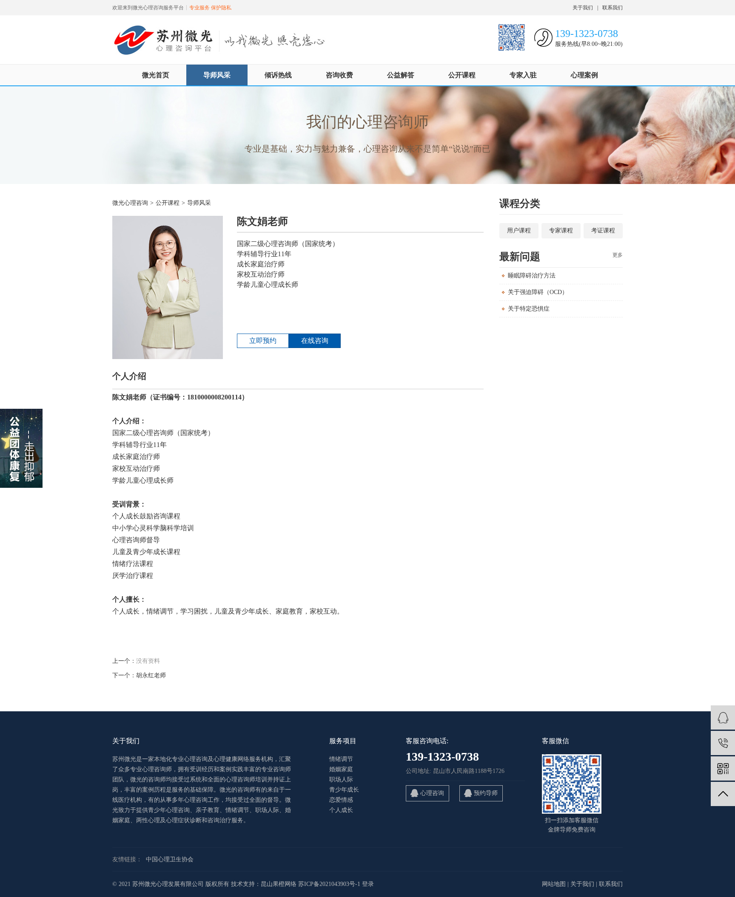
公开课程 (462, 75)
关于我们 (583, 8)
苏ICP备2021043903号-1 (329, 884)
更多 (617, 255)
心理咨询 (432, 793)
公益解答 (400, 75)
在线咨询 (314, 340)
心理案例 (584, 75)
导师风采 (217, 75)
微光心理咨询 (130, 203)
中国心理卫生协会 (170, 859)
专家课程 (561, 230)
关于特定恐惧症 (529, 309)
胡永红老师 (151, 675)
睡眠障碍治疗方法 (532, 275)
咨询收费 (339, 75)
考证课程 (603, 230)
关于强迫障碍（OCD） (538, 292)
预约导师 (486, 793)
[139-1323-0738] (723, 743)
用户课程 (519, 230)
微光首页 (155, 75)
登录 (368, 884)
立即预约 (262, 340)
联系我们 (612, 8)
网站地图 (554, 884)
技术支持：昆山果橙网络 (263, 884)
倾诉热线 (278, 75)
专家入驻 (523, 75)
